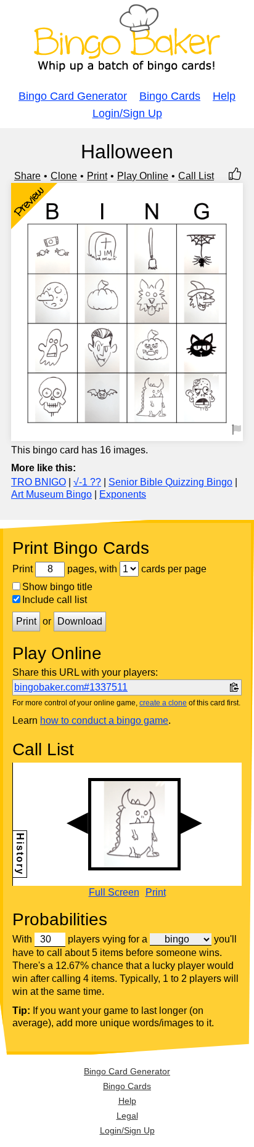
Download (79, 621)
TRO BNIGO (38, 482)
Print (97, 176)
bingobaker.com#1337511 (71, 687)
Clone (64, 176)
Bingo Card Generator (72, 96)
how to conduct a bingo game (104, 720)
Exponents (122, 494)
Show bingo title (57, 587)
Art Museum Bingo (51, 494)
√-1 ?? (87, 482)
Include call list (54, 599)
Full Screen (114, 893)
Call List (196, 176)
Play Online (142, 176)
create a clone (163, 703)
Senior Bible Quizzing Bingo (170, 482)
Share (27, 176)
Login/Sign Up (127, 113)
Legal (127, 1115)
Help (224, 96)
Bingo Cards (169, 96)
